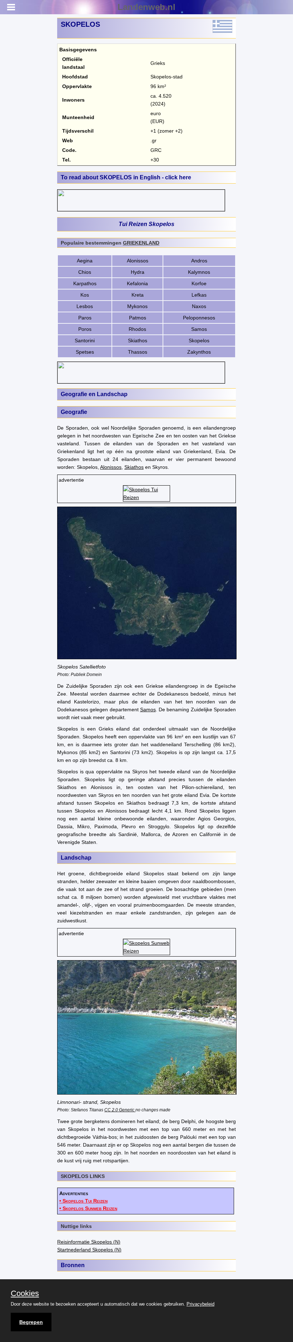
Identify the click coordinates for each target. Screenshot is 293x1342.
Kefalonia (137, 283)
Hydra (137, 272)
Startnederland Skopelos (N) (89, 1250)
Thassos (137, 352)
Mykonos (137, 306)
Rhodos (137, 329)
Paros (84, 318)
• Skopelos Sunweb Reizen (88, 1208)
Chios (84, 272)
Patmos (137, 318)
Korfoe (199, 283)
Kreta (137, 295)
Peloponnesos (199, 318)
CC (107, 1109)
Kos (84, 295)
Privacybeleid (200, 1304)
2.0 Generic (123, 1109)
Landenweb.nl (146, 7)
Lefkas (199, 295)
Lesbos (84, 306)
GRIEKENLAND (141, 243)
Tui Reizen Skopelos (146, 224)
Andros (199, 260)
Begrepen (31, 1322)
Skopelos (199, 340)
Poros (84, 329)
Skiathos (137, 340)
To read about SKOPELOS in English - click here (126, 177)
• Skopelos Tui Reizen (83, 1201)
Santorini (85, 340)
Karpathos (84, 283)
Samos (199, 329)
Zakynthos (199, 352)
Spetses (85, 352)
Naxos (199, 306)
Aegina (85, 260)
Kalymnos (199, 272)
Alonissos (137, 260)
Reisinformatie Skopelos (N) (88, 1242)
